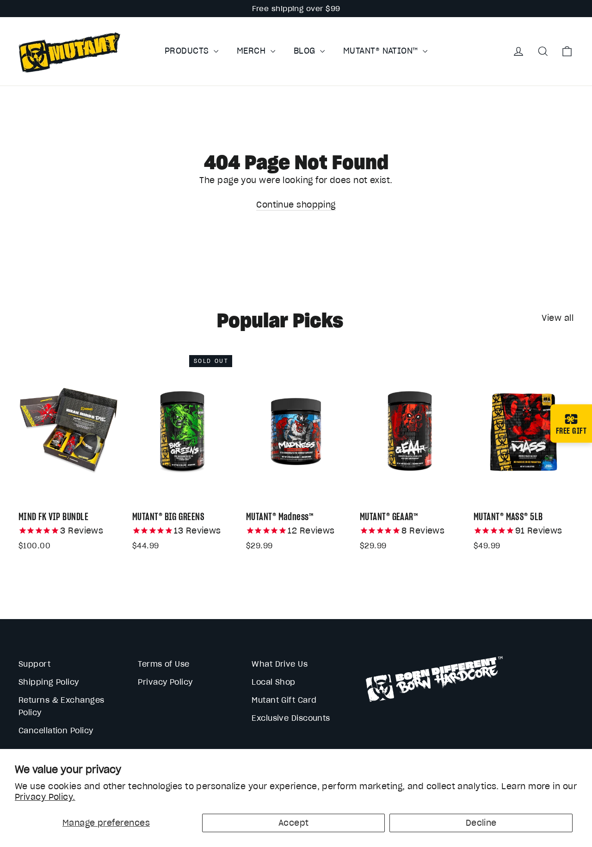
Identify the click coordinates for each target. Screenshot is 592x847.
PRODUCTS (188, 50)
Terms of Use (163, 664)
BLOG (306, 50)
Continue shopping (296, 204)
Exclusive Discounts (291, 718)
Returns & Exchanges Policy (61, 706)
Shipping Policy (48, 682)
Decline (481, 822)
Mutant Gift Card (284, 700)
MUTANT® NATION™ (381, 50)
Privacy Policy (165, 682)
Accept (293, 822)
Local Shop (274, 682)
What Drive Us (280, 664)
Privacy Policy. (45, 797)
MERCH (252, 50)
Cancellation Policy (55, 730)
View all (558, 318)
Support (34, 664)
